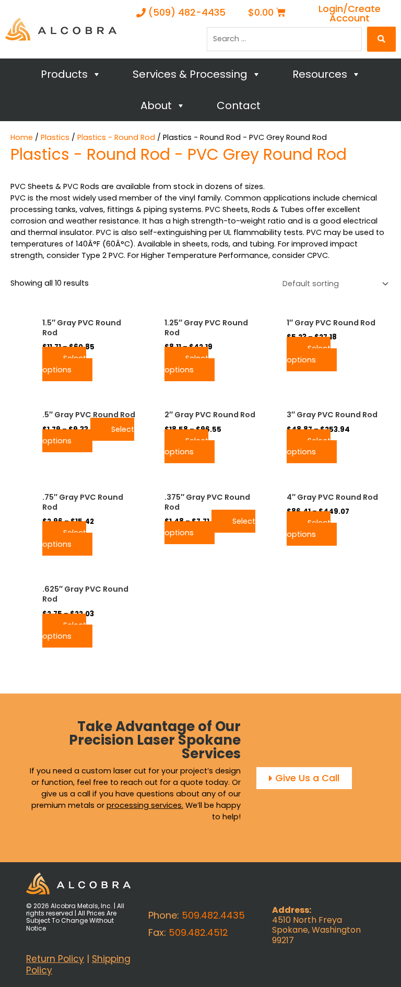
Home (21, 137)
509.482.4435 (213, 915)
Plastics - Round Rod (116, 137)
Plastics (55, 137)
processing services (144, 805)
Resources (319, 74)
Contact (239, 105)
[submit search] (381, 39)
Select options (64, 364)
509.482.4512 (198, 932)
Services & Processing (190, 74)
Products (64, 74)
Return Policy (55, 959)
